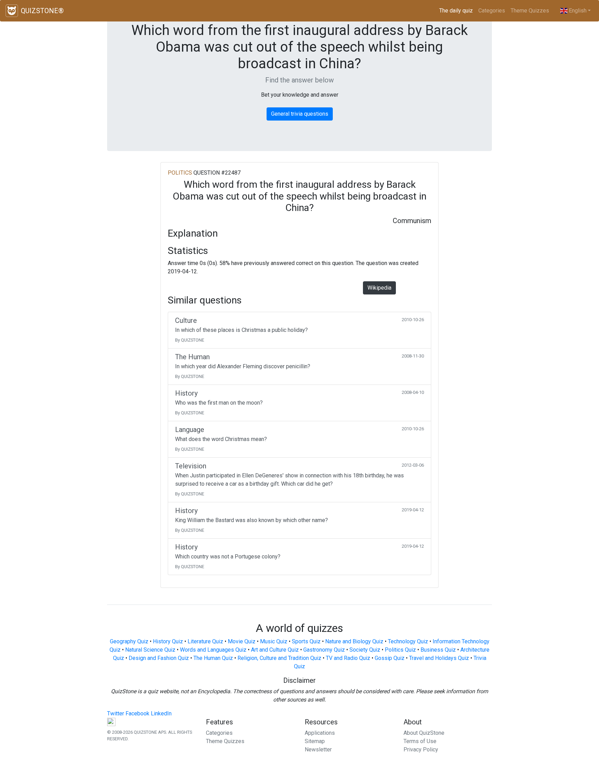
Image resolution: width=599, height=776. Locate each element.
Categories (491, 10)
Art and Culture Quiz (275, 649)
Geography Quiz (129, 641)
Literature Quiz (205, 641)
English (577, 10)
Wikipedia (379, 287)
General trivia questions (299, 114)
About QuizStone (423, 733)
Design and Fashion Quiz (159, 658)
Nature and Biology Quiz (354, 641)
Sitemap (315, 741)
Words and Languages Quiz (213, 649)
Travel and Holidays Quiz (439, 658)
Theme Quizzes (530, 10)
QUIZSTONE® (42, 11)
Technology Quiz (408, 641)
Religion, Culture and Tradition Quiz (279, 658)
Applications (320, 733)
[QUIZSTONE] (12, 11)
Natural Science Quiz (150, 649)
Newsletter (318, 749)
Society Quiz (364, 649)
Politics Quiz (400, 649)
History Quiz (168, 641)
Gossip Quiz (390, 658)
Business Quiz (438, 649)
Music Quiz (273, 641)
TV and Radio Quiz (348, 658)
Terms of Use (419, 741)
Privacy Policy (420, 749)
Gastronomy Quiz (324, 649)
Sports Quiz (306, 641)
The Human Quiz (213, 658)
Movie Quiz (241, 641)
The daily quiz (457, 10)
